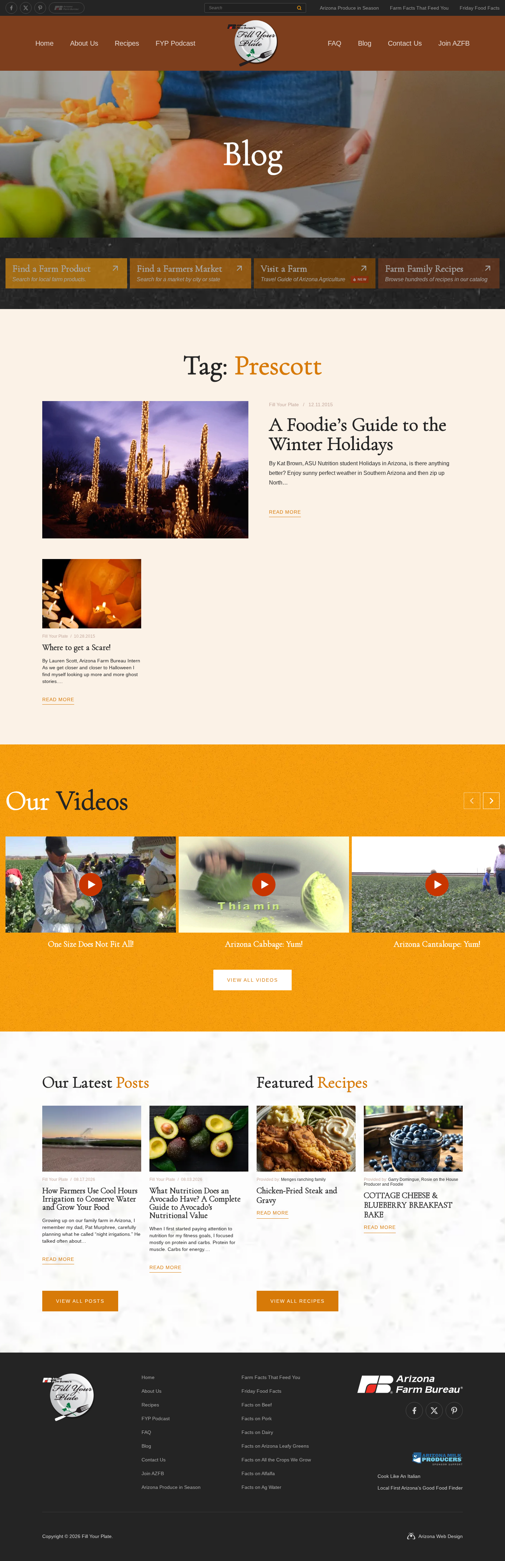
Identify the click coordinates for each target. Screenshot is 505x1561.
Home (44, 43)
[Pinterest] (40, 8)
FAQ (334, 43)
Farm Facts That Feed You (419, 8)
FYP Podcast (175, 43)
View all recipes (297, 1301)
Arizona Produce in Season (349, 8)
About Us (84, 43)
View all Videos (252, 980)
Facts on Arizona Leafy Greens (275, 1446)
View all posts (80, 1301)
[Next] (491, 801)
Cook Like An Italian (399, 1476)
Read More (285, 512)
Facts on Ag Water (261, 1487)
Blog (364, 43)
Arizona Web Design (440, 1536)
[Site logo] (68, 1432)
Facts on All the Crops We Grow (276, 1459)
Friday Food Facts (480, 8)
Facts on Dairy (257, 1432)
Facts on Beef (257, 1405)
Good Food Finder (443, 1488)
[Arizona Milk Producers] (437, 1458)
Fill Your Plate (97, 1536)
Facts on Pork (257, 1418)
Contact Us (405, 43)
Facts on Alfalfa (258, 1473)
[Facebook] (11, 8)
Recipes (127, 43)
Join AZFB (454, 43)
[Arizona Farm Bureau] (67, 7)
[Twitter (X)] (26, 8)
